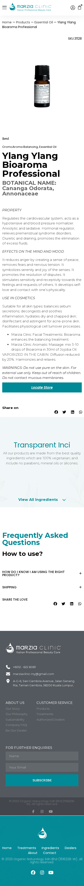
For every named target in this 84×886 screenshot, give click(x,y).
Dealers (70, 848)
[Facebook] (33, 872)
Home (7, 22)
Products (23, 22)
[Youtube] (51, 872)
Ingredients (50, 848)
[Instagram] (42, 872)
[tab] (42, 500)
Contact (49, 853)
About (32, 853)
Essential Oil (43, 22)
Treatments (26, 848)
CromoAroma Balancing (20, 147)
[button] (56, 412)
